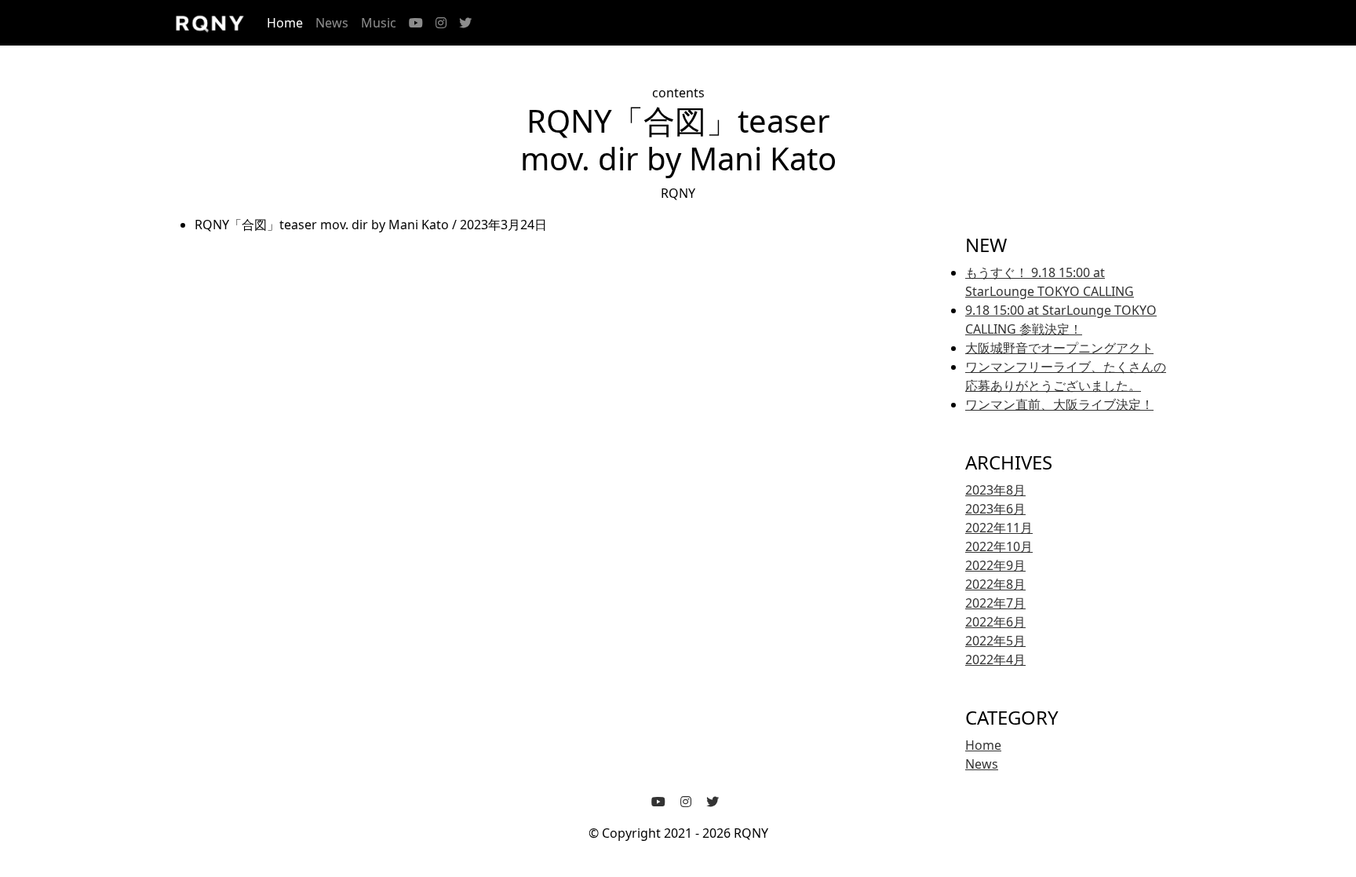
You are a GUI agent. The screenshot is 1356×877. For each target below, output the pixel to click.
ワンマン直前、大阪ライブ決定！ (1059, 404)
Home (285, 22)
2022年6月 (995, 621)
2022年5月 (995, 640)
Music (378, 22)
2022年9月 (995, 565)
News (331, 22)
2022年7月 (995, 603)
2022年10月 (999, 546)
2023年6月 (995, 508)
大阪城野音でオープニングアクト (1059, 347)
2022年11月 (999, 527)
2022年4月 (995, 659)
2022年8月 (995, 584)
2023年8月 (995, 490)
